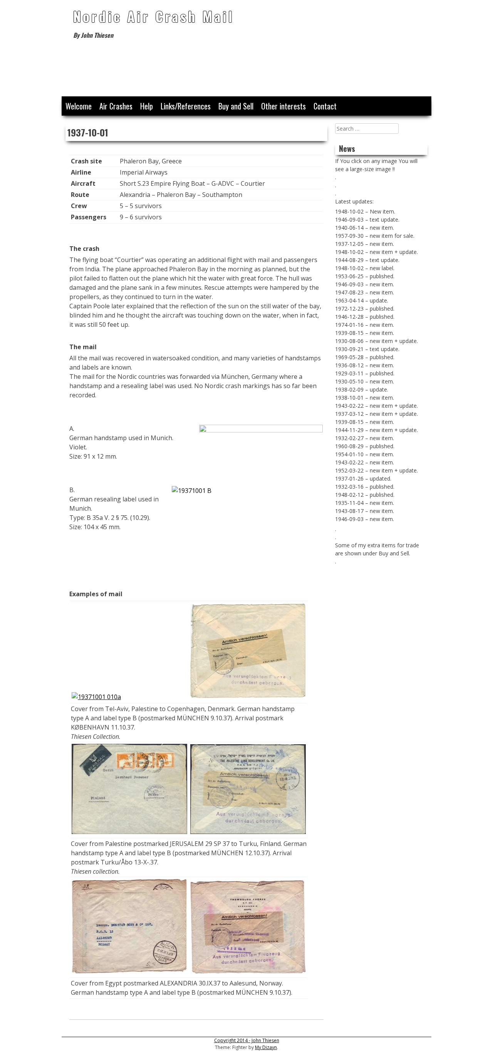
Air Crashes (115, 106)
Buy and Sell (235, 106)
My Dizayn (266, 1047)
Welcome (78, 106)
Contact (325, 106)
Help (146, 106)
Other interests (283, 106)
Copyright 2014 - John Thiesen (246, 1040)
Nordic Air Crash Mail (153, 16)
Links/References (186, 106)
